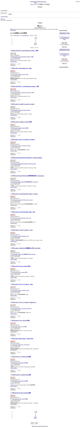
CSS (47, 426)
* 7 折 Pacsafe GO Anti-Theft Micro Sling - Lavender (24, 194)
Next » (35, 43)
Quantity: (12, 63)
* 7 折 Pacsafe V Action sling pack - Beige (21, 68)
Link (38, 1)
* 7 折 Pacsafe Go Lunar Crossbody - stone (21, 230)
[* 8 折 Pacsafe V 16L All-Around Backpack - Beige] (64, 55)
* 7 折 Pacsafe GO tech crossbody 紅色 (20, 266)
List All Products (4, 10)
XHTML (43, 426)
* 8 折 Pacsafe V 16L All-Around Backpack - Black (64, 33)
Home (31, 1)
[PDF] (11, 30)
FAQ (36, 1)
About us (40, 1)
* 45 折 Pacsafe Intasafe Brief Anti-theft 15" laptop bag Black (26, 157)
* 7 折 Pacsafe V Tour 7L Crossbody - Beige (21, 284)
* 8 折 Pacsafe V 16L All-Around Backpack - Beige (64, 50)
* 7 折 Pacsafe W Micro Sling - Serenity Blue (21, 338)
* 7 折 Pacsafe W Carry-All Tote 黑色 (20, 320)
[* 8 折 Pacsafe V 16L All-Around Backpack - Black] (64, 39)
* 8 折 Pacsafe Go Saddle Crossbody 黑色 (21, 122)
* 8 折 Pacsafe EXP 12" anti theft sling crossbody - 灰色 (24, 86)
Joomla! (36, 426)
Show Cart (3, 19)
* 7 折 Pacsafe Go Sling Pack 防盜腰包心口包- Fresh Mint (25, 248)
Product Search (4, 13)
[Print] (14, 30)
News (33, 1)
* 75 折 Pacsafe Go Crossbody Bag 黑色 (20, 374)
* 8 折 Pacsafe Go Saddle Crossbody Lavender (22, 104)
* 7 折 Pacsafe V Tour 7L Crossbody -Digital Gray (23, 302)
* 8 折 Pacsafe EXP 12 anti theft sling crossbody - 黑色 (24, 50)
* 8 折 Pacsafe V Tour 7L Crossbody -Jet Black (22, 139)
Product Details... (13, 61)
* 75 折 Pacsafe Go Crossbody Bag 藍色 (20, 356)
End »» (35, 44)
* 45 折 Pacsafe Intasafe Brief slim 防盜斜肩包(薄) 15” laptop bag (27, 175)
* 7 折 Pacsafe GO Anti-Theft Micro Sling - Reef (22, 212)
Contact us (44, 1)
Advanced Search (4, 16)
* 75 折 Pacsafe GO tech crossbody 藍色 (20, 392)
